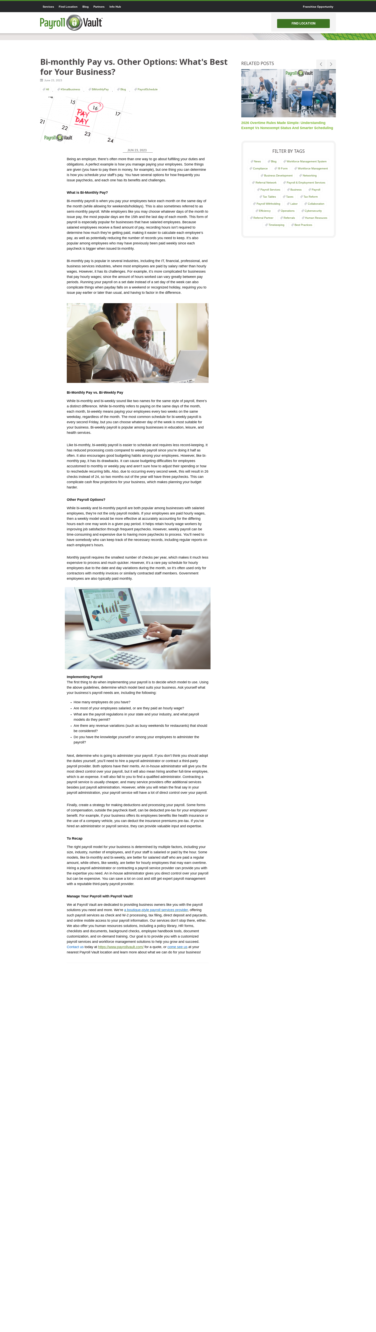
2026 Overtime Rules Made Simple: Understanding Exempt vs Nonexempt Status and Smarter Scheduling (287, 125)
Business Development (278, 175)
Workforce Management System (307, 161)
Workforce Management (313, 168)
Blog (123, 89)
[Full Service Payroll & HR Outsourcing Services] (71, 22)
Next (331, 64)
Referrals (289, 217)
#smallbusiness (70, 89)
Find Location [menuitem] (68, 6)
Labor (294, 203)
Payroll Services (270, 189)
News (257, 161)
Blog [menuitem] (85, 6)
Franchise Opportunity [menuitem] (318, 6)
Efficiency (265, 210)
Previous (321, 64)
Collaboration (316, 203)
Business (296, 189)
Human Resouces (316, 217)
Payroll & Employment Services (306, 182)
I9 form (283, 168)
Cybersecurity (313, 210)
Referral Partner (263, 217)
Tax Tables (269, 196)
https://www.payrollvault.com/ (121, 947)
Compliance (260, 168)
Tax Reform (311, 196)
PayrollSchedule (148, 89)
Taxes (289, 196)
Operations (288, 210)
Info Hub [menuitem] (115, 6)
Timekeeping (276, 224)
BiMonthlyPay (100, 89)
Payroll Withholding (268, 203)
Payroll (316, 189)
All (47, 89)
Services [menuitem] (48, 6)
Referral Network (266, 182)
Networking (310, 175)
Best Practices (303, 224)
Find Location (303, 23)
